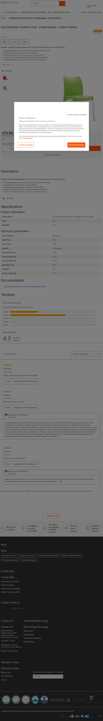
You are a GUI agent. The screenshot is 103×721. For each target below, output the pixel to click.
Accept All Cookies (76, 145)
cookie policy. (28, 138)
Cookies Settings (26, 145)
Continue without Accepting (77, 114)
